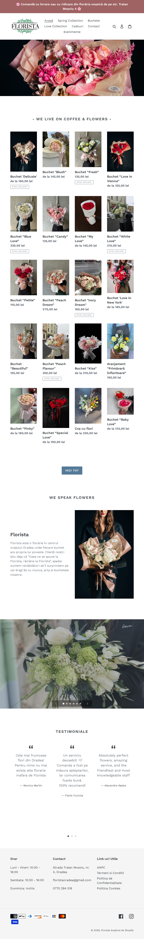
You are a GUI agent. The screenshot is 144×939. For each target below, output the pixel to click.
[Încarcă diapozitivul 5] (77, 704)
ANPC (101, 867)
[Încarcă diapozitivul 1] (64, 704)
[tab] (68, 836)
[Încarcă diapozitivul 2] (67, 704)
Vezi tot (72, 470)
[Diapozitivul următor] (87, 703)
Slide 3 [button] (76, 836)
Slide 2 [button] (72, 836)
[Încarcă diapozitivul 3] (70, 704)
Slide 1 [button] (68, 836)
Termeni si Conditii (110, 873)
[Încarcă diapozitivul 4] (74, 704)
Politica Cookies (108, 888)
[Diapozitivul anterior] (56, 703)
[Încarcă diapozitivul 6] (81, 704)
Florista (105, 930)
